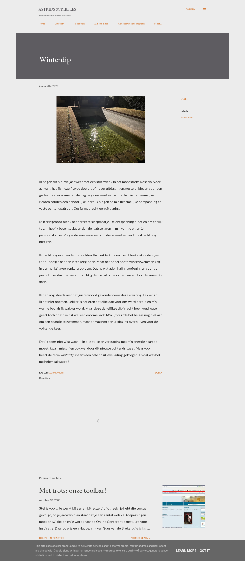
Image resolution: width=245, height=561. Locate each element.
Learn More (186, 551)
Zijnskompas (101, 23)
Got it (205, 551)
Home (41, 23)
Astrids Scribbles (57, 9)
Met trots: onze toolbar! (72, 490)
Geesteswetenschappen (131, 23)
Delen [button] (184, 98)
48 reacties (57, 538)
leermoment (187, 117)
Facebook (79, 23)
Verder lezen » (140, 538)
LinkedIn (59, 23)
